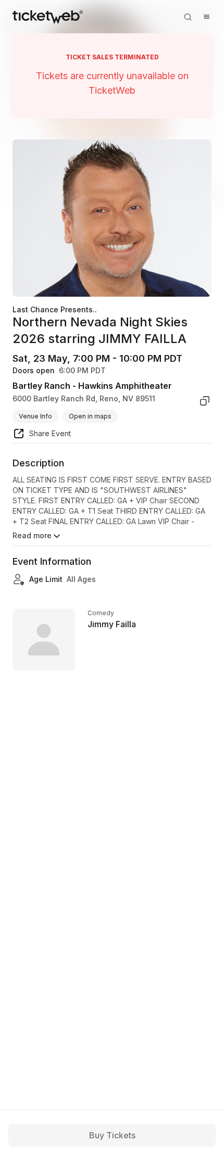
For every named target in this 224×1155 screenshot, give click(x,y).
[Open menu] (206, 16)
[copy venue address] (204, 401)
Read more (32, 535)
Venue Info (35, 416)
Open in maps (90, 416)
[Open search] (187, 16)
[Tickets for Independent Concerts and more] (48, 16)
